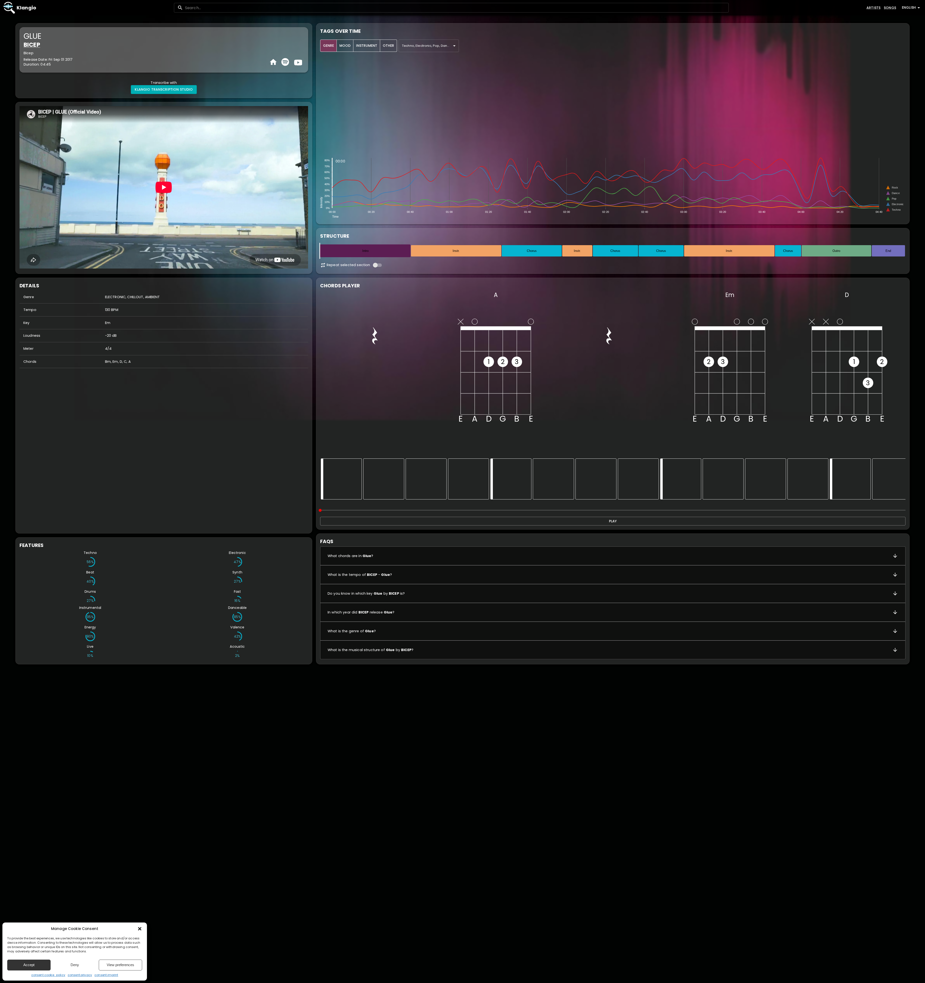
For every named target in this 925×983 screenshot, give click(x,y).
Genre (328, 45)
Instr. (456, 251)
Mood (344, 45)
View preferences (120, 965)
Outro (836, 251)
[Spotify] (285, 62)
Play (613, 521)
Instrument (366, 45)
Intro (365, 251)
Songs (890, 7)
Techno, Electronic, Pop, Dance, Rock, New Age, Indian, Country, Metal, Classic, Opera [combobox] (430, 45)
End (888, 251)
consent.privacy (80, 975)
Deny (75, 965)
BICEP (32, 45)
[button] (139, 928)
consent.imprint (106, 975)
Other (388, 45)
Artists (873, 7)
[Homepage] (273, 62)
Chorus (532, 251)
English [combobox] (909, 7)
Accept (28, 965)
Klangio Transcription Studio (164, 89)
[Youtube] (297, 61)
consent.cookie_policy (48, 975)
